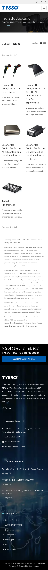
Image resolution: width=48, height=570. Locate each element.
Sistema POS (8, 320)
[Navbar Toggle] (44, 8)
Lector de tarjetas (10, 326)
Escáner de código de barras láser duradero (11, 88)
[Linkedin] (10, 408)
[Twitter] (6, 408)
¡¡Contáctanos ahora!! (24, 359)
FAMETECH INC (23, 563)
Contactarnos (32, 326)
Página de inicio (12, 520)
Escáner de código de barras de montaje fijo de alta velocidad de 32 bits (35, 152)
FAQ (7, 545)
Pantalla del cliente (30, 323)
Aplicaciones (10, 535)
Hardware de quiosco (34, 317)
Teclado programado (9, 203)
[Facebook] (3, 408)
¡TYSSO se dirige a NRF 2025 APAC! (18, 480)
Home (8, 25)
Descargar (9, 540)
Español (42, 2)
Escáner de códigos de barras (13, 323)
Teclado (39, 323)
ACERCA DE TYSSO (14, 525)
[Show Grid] (40, 43)
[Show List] (44, 43)
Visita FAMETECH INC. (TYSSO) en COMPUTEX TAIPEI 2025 (22, 492)
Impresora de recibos (20, 320)
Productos (9, 530)
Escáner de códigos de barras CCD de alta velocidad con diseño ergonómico (36, 93)
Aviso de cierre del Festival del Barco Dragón (23, 469)
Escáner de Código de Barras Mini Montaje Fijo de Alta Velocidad (11, 150)
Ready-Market (34, 566)
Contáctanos (10, 549)
